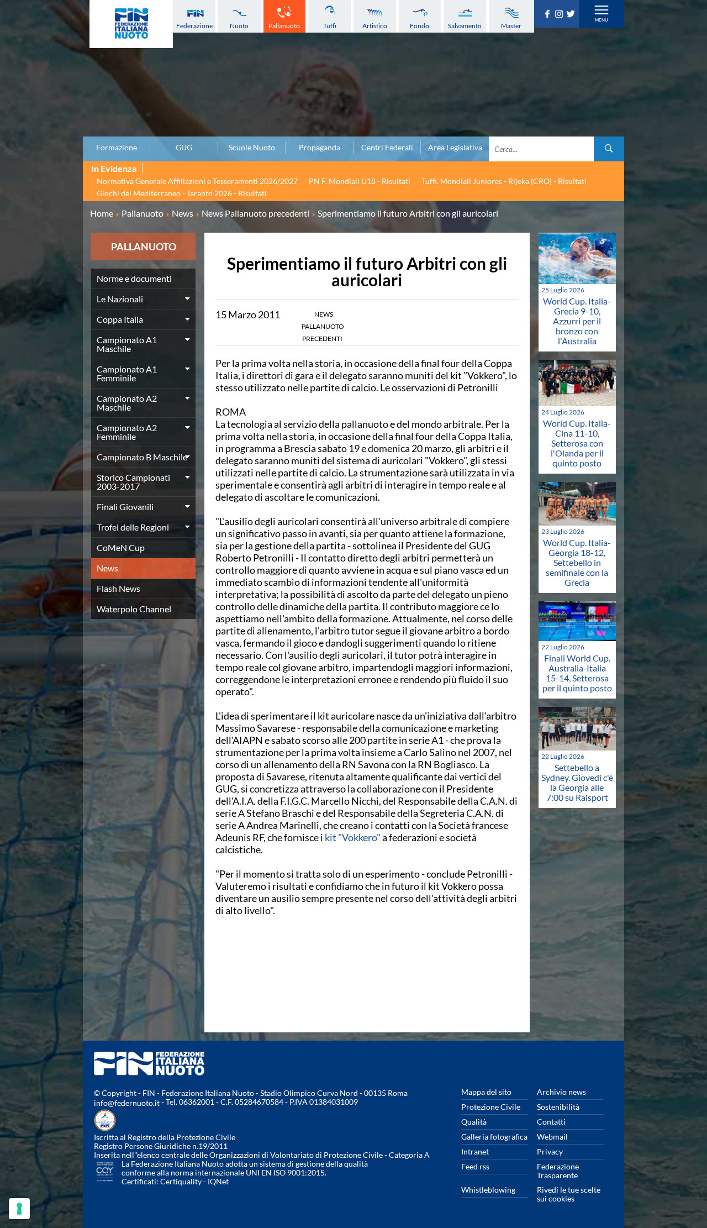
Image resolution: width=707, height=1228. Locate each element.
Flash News (118, 588)
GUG (184, 147)
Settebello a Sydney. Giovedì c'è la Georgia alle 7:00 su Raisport (577, 782)
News (107, 568)
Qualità (474, 1121)
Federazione (194, 26)
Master (511, 26)
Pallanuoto (284, 26)
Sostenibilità (558, 1106)
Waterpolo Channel (134, 608)
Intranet (475, 1151)
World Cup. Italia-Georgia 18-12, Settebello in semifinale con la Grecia (577, 562)
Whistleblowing (488, 1189)
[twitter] (572, 14)
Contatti (551, 1121)
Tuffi (329, 26)
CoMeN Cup (121, 547)
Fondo (419, 26)
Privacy (550, 1151)
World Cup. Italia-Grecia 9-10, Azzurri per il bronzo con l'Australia (577, 321)
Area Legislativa (455, 147)
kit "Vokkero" (353, 837)
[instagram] (560, 14)
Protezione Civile (490, 1106)
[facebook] (549, 14)
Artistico (374, 26)
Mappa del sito (486, 1091)
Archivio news (561, 1091)
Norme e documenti (134, 278)
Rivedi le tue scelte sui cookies (568, 1194)
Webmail (552, 1136)
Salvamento (465, 26)
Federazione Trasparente (558, 1171)
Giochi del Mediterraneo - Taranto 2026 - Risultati (182, 193)
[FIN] (131, 24)
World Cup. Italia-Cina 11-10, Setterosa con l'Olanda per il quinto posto (577, 443)
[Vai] (609, 149)
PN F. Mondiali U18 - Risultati (359, 181)
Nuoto (239, 26)
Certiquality (181, 1181)
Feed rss (475, 1166)
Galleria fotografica (494, 1136)
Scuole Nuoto (252, 147)
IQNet (218, 1181)
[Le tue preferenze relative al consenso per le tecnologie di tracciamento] (19, 1208)
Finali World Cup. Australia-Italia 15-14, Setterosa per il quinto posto (577, 673)
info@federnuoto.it (127, 1103)
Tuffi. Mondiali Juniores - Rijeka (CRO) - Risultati (504, 181)
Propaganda (319, 147)
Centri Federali (387, 147)
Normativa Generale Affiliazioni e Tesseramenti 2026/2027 (197, 181)
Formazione (116, 147)
